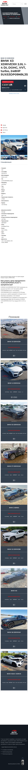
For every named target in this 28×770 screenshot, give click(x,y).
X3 (6, 18)
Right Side (5, 127)
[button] (26, 136)
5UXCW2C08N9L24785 (14, 472)
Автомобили (12, 16)
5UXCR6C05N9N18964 (14, 430)
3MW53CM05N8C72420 (14, 679)
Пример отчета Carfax (14, 93)
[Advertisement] (14, 40)
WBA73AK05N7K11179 (14, 513)
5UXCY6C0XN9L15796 (14, 638)
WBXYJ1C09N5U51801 (14, 555)
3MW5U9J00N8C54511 (14, 596)
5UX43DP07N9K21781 (14, 347)
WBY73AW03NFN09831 (14, 389)
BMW (19, 16)
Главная (5, 16)
